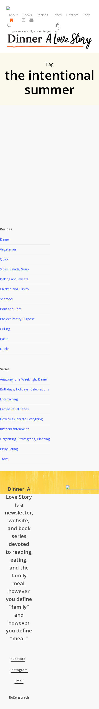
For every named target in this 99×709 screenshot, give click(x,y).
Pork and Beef (10, 309)
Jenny (12, 119)
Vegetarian (8, 249)
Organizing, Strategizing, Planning (25, 439)
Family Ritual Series (14, 409)
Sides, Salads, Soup (14, 269)
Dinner (5, 239)
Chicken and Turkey (36, 169)
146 (29, 119)
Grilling (56, 169)
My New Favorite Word (50, 188)
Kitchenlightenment (14, 429)
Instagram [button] (19, 670)
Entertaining (9, 399)
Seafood (6, 299)
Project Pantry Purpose (17, 319)
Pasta (4, 339)
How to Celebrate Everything (21, 419)
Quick (4, 259)
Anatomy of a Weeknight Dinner (24, 379)
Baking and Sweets (14, 279)
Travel (4, 459)
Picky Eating (9, 449)
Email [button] (19, 681)
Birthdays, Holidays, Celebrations (24, 389)
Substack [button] (18, 658)
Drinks (4, 349)
